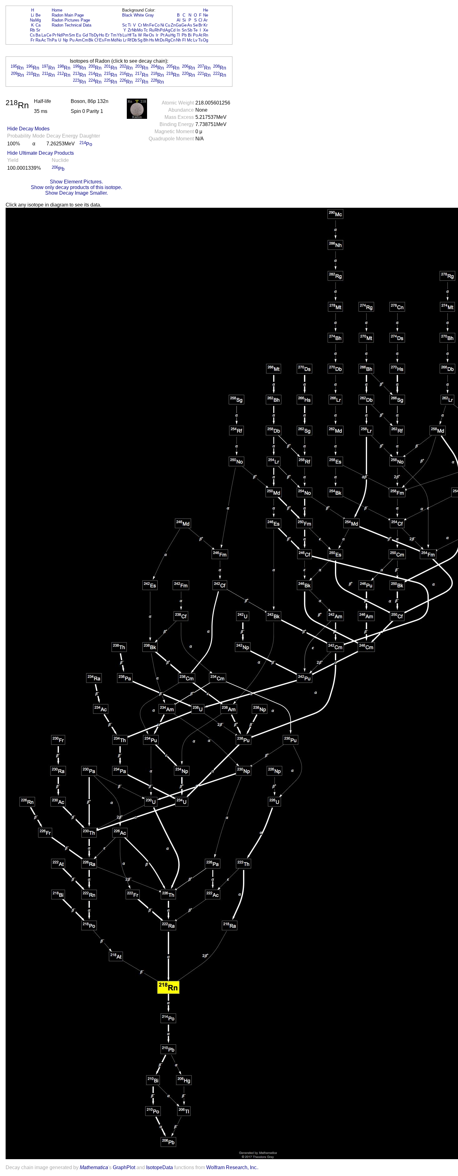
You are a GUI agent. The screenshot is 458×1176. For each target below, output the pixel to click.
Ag (167, 30)
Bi (190, 35)
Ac (43, 40)
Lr (124, 40)
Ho (101, 35)
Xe (205, 30)
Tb (91, 35)
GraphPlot (124, 1167)
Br (200, 25)
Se (195, 25)
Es (101, 40)
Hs (151, 40)
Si (184, 20)
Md (114, 40)
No (119, 40)
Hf (129, 35)
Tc (146, 30)
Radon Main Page (68, 15)
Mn (146, 25)
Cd (172, 30)
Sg (139, 40)
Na (32, 20)
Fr (32, 40)
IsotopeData (159, 1167)
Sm (72, 35)
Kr (205, 25)
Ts (200, 40)
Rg (167, 40)
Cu (167, 25)
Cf (96, 40)
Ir (157, 35)
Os (151, 35)
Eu (78, 35)
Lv (195, 40)
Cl (200, 20)
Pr (54, 35)
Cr (140, 25)
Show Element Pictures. (76, 181)
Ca (38, 25)
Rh (157, 30)
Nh (178, 40)
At (200, 35)
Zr (129, 30)
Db (134, 40)
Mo (140, 30)
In (178, 30)
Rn (205, 35)
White (139, 15)
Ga (178, 25)
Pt (162, 35)
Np (65, 40)
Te (195, 30)
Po (195, 35)
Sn (184, 30)
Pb (184, 35)
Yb (119, 35)
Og (205, 40)
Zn (173, 25)
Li (32, 15)
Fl (184, 40)
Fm (107, 40)
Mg (38, 20)
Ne (205, 15)
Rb (32, 30)
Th (49, 40)
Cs (32, 35)
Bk (90, 40)
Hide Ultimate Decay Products (40, 153)
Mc (190, 40)
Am (78, 40)
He (205, 10)
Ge (184, 25)
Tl (178, 35)
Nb (134, 30)
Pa (54, 40)
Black (127, 15)
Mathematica (94, 1167)
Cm (85, 40)
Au (167, 35)
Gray (149, 15)
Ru (151, 30)
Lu (124, 35)
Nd (59, 35)
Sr (38, 30)
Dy (96, 35)
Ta (134, 35)
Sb (189, 30)
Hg (172, 35)
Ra (38, 40)
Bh (145, 40)
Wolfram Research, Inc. (232, 1167)
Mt (157, 40)
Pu (71, 40)
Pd (162, 30)
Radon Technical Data (71, 25)
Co (157, 25)
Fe (151, 25)
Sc (124, 25)
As (189, 25)
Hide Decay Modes (28, 128)
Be (38, 15)
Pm (65, 35)
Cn (172, 40)
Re (145, 35)
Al (178, 20)
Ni (162, 25)
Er (107, 35)
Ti (129, 25)
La (43, 35)
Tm (114, 35)
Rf (129, 40)
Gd (85, 35)
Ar (205, 20)
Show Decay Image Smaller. (76, 193)
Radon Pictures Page (71, 20)
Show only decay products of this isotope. (76, 187)
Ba (38, 35)
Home (57, 10)
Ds (162, 40)
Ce (48, 35)
